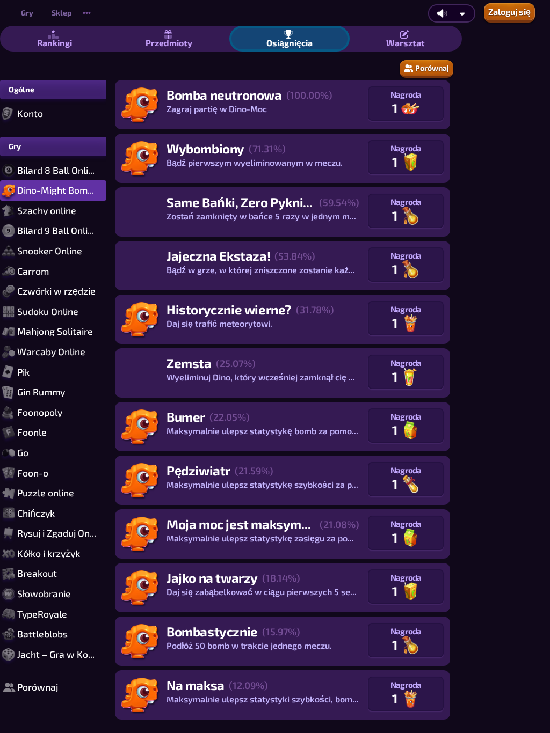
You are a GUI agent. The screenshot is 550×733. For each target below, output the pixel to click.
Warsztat (405, 43)
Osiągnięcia (289, 43)
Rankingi (54, 43)
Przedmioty (169, 43)
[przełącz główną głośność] (442, 13)
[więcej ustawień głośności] (462, 13)
